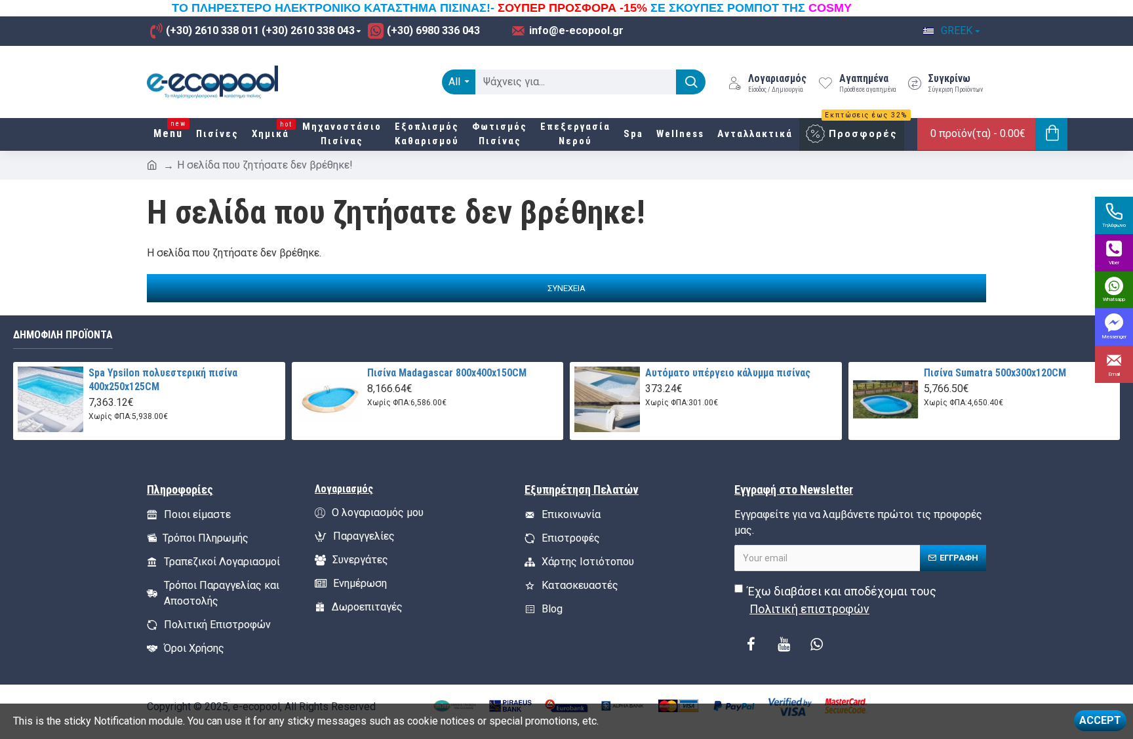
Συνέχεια (566, 288)
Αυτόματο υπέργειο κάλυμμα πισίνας (727, 373)
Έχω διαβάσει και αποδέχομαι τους (841, 600)
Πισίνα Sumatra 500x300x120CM (995, 373)
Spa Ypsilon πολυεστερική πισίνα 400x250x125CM (163, 380)
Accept (1100, 720)
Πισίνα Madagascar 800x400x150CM (447, 373)
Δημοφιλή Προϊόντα (63, 335)
